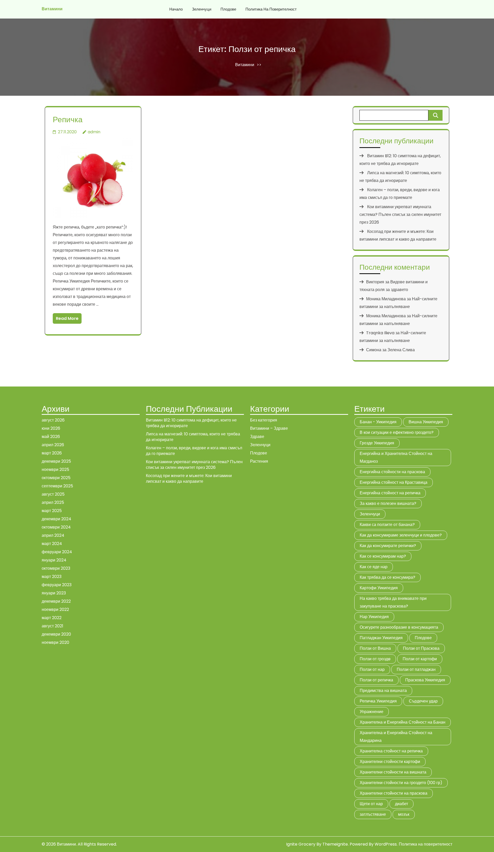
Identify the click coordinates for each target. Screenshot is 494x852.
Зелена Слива (401, 350)
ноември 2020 (55, 642)
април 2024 (53, 535)
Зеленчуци (201, 9)
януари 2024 (54, 560)
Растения (259, 461)
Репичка (68, 119)
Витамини (52, 9)
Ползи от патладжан (416, 669)
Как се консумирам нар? (383, 556)
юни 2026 (51, 428)
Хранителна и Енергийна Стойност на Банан (402, 722)
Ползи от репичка (376, 680)
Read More (67, 318)
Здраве (257, 437)
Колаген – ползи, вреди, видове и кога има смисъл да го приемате (194, 450)
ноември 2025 (55, 469)
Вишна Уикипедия (426, 422)
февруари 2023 (57, 585)
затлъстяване (373, 814)
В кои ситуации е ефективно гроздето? (397, 432)
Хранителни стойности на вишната (393, 772)
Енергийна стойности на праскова (392, 472)
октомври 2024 (56, 527)
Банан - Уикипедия (378, 422)
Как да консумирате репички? (388, 546)
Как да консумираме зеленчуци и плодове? (401, 535)
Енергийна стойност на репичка (390, 493)
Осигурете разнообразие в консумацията (399, 627)
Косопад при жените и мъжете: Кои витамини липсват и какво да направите (189, 478)
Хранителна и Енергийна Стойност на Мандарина (396, 736)
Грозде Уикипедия (377, 443)
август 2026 (53, 420)
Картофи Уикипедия (379, 588)
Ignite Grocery (300, 844)
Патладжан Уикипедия (381, 638)
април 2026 (53, 445)
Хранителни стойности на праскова (393, 793)
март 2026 (52, 453)
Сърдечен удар (423, 701)
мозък (403, 814)
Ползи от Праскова (421, 648)
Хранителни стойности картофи (390, 762)
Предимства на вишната (383, 690)
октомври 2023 (56, 568)
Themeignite (335, 844)
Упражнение (371, 712)
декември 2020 (56, 634)
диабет (401, 804)
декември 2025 (56, 461)
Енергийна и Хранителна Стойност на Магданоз (396, 457)
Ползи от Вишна (375, 648)
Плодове (228, 9)
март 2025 (52, 511)
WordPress (386, 844)
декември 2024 (56, 519)
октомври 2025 (56, 478)
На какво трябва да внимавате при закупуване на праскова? (393, 602)
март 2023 (51, 576)
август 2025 (53, 494)
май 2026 (51, 437)
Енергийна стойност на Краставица (393, 482)
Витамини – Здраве (269, 428)
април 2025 (53, 502)
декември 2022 (56, 601)
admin (94, 132)
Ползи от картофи (420, 659)
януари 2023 (54, 593)
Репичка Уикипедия (378, 701)
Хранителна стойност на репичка (391, 751)
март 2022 (51, 618)
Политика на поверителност (271, 9)
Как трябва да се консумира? (387, 577)
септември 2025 (57, 486)
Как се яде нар (373, 567)
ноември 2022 (55, 609)
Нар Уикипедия (374, 617)
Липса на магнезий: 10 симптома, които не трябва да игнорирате (193, 437)
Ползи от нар (372, 669)
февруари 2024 (57, 552)
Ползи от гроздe (375, 659)
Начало (176, 9)
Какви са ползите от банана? (387, 525)
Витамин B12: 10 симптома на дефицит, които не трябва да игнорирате (191, 423)
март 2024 (52, 544)
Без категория (263, 420)
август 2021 (52, 626)
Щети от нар (371, 804)
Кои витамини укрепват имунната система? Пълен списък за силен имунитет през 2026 (400, 214)
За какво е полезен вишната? (388, 503)
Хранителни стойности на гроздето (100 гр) (401, 783)
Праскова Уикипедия (425, 680)
